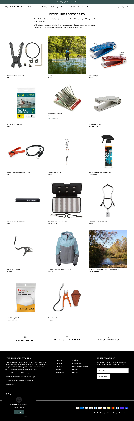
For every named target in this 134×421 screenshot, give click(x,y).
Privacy (115, 413)
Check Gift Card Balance (80, 366)
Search (96, 413)
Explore (89, 7)
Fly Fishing (54, 7)
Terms (120, 413)
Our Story (75, 360)
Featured (64, 7)
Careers (74, 369)
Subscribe (103, 376)
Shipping (102, 413)
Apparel (58, 369)
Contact (126, 413)
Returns (74, 372)
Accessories (60, 372)
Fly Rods (59, 363)
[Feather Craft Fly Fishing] (19, 7)
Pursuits (81, 7)
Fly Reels (59, 366)
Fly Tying (44, 7)
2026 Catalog (76, 363)
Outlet (73, 7)
